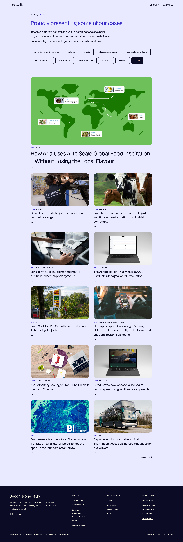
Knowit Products (147, 518)
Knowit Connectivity (149, 509)
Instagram (170, 534)
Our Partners (111, 514)
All (139, 60)
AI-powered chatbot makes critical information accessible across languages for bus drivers (123, 444)
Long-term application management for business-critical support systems (56, 274)
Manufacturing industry (137, 52)
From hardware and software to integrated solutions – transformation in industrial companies (121, 217)
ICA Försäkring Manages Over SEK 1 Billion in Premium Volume (60, 387)
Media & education (42, 60)
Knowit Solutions (147, 500)
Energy (87, 52)
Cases (44, 14)
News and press (112, 509)
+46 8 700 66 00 (79, 500)
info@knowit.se (79, 504)
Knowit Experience (148, 505)
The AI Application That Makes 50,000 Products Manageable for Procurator (118, 274)
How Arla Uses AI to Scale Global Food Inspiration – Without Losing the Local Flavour (90, 157)
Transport (106, 60)
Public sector (64, 60)
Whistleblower (27, 534)
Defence (71, 52)
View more (145, 457)
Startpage (35, 14)
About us (110, 500)
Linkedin (149, 534)
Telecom (122, 60)
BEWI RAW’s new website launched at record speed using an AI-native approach (121, 387)
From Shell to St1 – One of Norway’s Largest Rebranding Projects (59, 328)
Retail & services (86, 60)
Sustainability (111, 505)
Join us (13, 514)
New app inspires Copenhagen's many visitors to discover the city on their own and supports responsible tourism (122, 330)
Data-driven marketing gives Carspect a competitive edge (57, 215)
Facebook (159, 534)
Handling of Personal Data (44, 534)
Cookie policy (14, 534)
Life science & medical (108, 52)
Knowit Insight (147, 514)
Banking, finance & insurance (46, 52)
